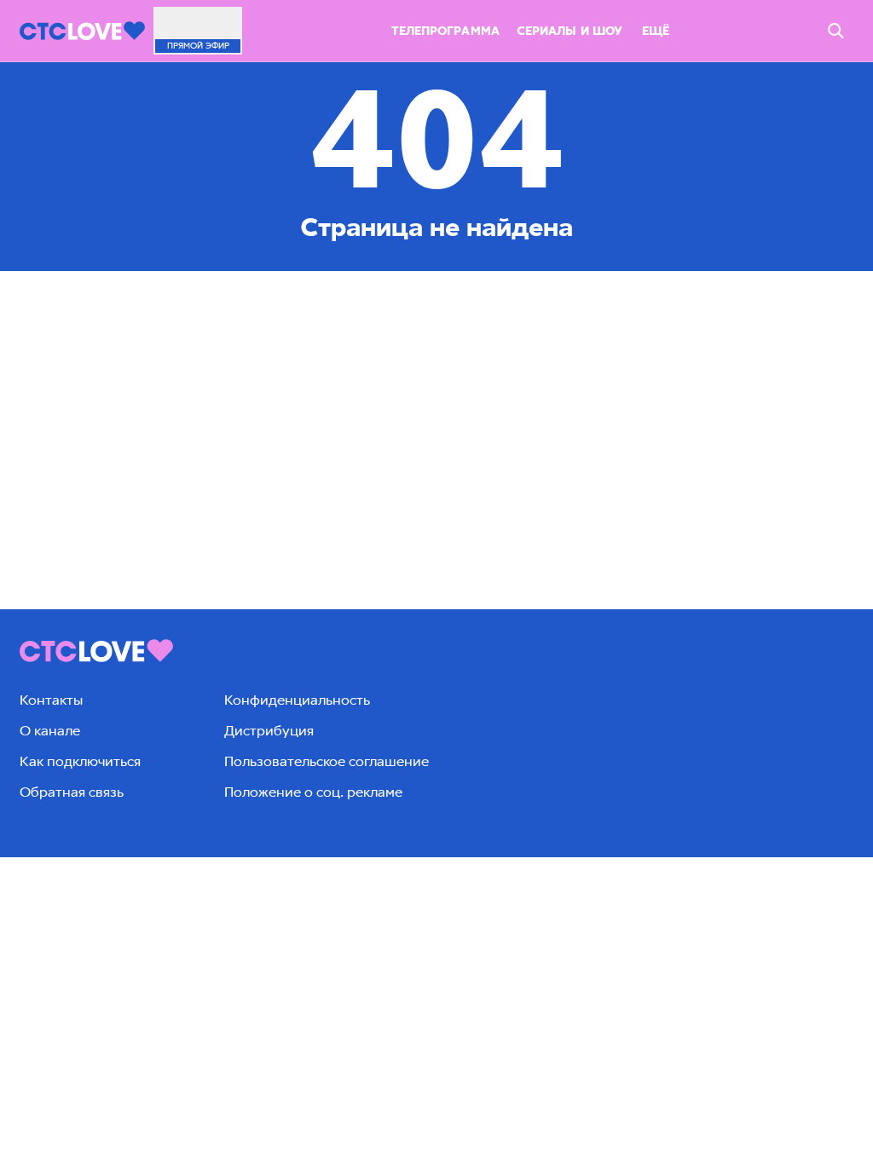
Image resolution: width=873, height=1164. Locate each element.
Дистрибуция (269, 731)
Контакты (51, 700)
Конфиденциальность (297, 700)
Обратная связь (72, 792)
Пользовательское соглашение (326, 761)
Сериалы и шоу (569, 31)
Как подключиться (80, 761)
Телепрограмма (445, 31)
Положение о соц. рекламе (313, 792)
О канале (50, 731)
